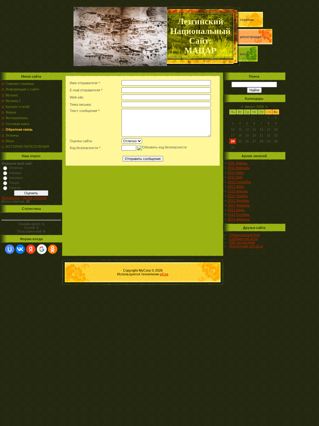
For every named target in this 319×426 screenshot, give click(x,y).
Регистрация (250, 37)
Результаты (11, 198)
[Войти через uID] (9, 249)
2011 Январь (238, 163)
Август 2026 (254, 107)
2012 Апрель (238, 191)
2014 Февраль (239, 219)
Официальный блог (244, 235)
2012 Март (236, 186)
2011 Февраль (239, 168)
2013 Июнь (236, 210)
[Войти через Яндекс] (31, 249)
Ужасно (15, 188)
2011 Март (236, 172)
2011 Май (235, 177)
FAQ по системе (242, 242)
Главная (247, 20)
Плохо (14, 183)
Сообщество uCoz (243, 238)
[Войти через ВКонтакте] (20, 249)
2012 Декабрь (238, 200)
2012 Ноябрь (238, 196)
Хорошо (15, 173)
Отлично (16, 168)
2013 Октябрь (239, 214)
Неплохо (16, 178)
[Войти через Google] (42, 249)
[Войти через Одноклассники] (52, 249)
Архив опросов (34, 198)
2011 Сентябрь (239, 182)
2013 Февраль (239, 205)
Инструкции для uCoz (246, 246)
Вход (244, 54)
